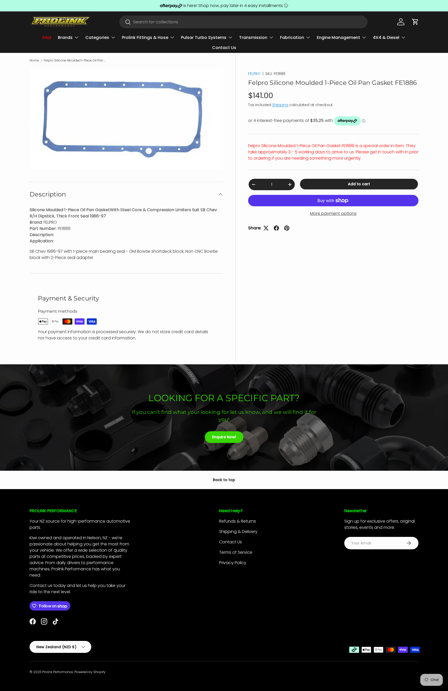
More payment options (333, 213)
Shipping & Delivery (238, 532)
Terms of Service (235, 552)
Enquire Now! (224, 437)
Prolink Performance (57, 672)
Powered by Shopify (90, 672)
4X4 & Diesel (386, 37)
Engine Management (338, 37)
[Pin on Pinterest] (287, 228)
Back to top (224, 479)
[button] (415, 22)
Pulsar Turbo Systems (203, 37)
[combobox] (243, 22)
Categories (97, 37)
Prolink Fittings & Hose (145, 37)
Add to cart (359, 184)
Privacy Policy (232, 563)
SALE (47, 37)
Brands (65, 37)
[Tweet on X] (266, 228)
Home (34, 60)
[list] (126, 118)
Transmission (253, 37)
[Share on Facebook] (276, 228)
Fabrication (292, 37)
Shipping (280, 104)
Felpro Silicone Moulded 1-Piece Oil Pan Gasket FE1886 (75, 60)
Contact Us (224, 48)
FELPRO (254, 73)
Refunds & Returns (237, 521)
